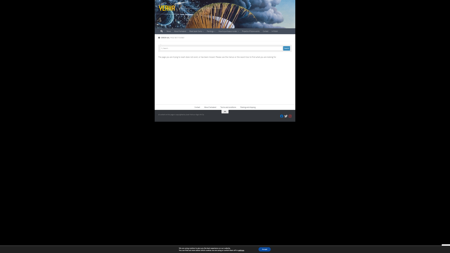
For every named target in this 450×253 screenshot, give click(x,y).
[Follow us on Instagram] (290, 116)
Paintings (210, 31)
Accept (264, 249)
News (169, 31)
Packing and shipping (248, 107)
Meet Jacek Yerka (195, 31)
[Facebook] (281, 116)
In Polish (275, 31)
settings (241, 250)
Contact (265, 31)
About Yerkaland (180, 31)
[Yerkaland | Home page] (167, 8)
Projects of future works (251, 31)
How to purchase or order (228, 31)
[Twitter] (286, 116)
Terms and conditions (228, 107)
